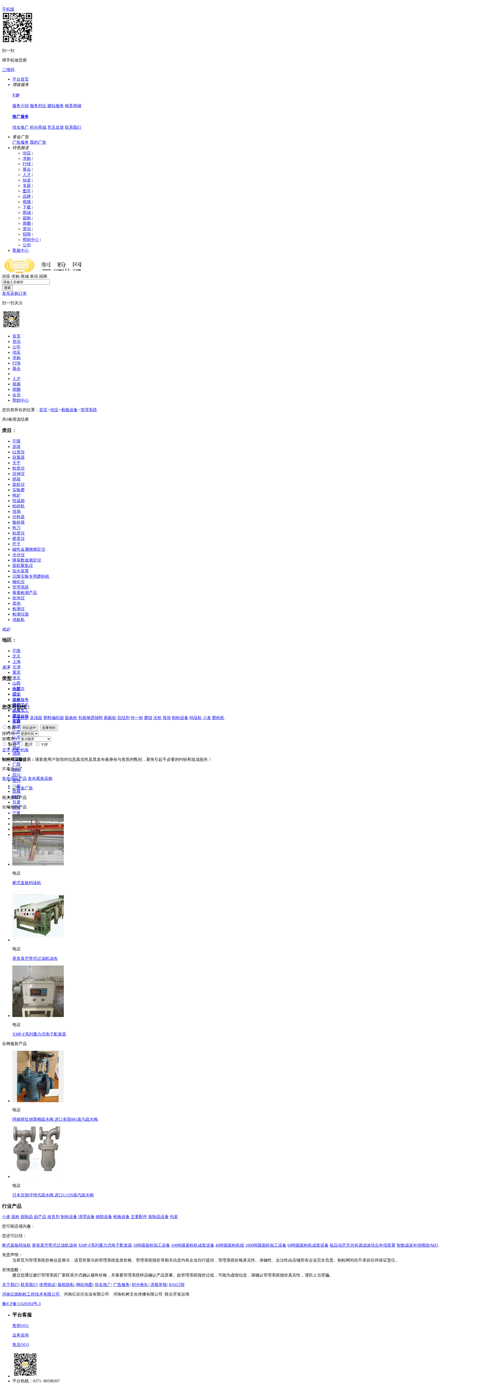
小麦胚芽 (20, 717)
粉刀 (16, 527)
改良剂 (53, 1216)
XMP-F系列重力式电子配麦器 (39, 1034)
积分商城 (38, 127)
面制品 (27, 1216)
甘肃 (16, 802)
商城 (27, 212)
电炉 (16, 495)
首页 (16, 336)
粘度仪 (18, 533)
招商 (27, 234)
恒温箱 (18, 500)
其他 (16, 603)
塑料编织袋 (53, 717)
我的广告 (38, 142)
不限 (16, 441)
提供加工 (20, 710)
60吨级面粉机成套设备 (308, 1245)
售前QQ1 (20, 1325)
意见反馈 (55, 127)
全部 (16, 689)
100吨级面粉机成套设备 (192, 1245)
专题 (27, 185)
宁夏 (16, 813)
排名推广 (20, 127)
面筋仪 (18, 484)
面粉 (15, 1216)
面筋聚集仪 (22, 565)
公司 (27, 245)
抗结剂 (123, 717)
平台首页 (20, 79)
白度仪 (18, 452)
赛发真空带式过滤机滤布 (35, 958)
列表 (25, 750)
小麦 (207, 717)
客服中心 (20, 250)
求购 (27, 158)
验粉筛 (18, 522)
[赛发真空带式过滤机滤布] (38, 940)
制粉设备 (180, 717)
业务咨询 (20, 1335)
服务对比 (38, 106)
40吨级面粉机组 (229, 1245)
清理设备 (86, 1216)
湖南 (16, 753)
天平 (16, 463)
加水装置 (20, 571)
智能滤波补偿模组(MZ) (417, 1245)
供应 (27, 153)
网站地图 (84, 1284)
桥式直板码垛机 (26, 883)
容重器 (18, 457)
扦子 (16, 544)
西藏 (16, 791)
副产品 (40, 1216)
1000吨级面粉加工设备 (265, 1245)
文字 (6, 750)
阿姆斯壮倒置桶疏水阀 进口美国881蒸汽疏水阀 (55, 1119)
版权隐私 (66, 1284)
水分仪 (18, 555)
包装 (174, 1216)
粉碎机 (18, 506)
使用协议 (47, 1284)
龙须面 (36, 717)
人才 (27, 175)
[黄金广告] (247, 788)
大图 (15, 750)
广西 (16, 764)
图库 (27, 191)
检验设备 (69, 410)
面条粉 (71, 717)
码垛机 (195, 717)
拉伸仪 (18, 473)
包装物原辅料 (90, 717)
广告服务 (20, 142)
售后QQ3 (20, 1344)
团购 (27, 218)
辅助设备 (104, 1216)
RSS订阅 (176, 1284)
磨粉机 (218, 717)
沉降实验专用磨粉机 (30, 576)
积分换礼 (140, 1284)
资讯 (27, 229)
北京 (16, 656)
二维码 (8, 69)
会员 (16, 395)
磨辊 (148, 717)
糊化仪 (18, 582)
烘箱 (16, 479)
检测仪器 (20, 614)
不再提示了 (12, 769)
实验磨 (18, 490)
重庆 (16, 672)
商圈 (27, 223)
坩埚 (16, 511)
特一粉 (137, 717)
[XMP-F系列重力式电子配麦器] (38, 1015)
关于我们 (10, 1284)
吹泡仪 (18, 598)
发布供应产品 (14, 778)
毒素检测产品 (24, 592)
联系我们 (73, 127)
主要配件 (139, 1216)
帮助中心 (31, 239)
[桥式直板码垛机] (38, 864)
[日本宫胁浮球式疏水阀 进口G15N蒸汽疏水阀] (38, 1176)
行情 (27, 164)
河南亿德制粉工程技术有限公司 (31, 1294)
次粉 (157, 717)
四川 (16, 775)
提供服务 (20, 699)
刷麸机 (110, 717)
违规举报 (158, 1284)
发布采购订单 (14, 293)
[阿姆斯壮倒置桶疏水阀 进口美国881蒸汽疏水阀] (38, 1101)
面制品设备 (158, 1216)
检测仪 (18, 609)
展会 (27, 169)
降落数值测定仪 (26, 560)
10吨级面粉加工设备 (151, 1245)
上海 (16, 661)
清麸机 (18, 619)
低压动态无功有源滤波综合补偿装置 (362, 1245)
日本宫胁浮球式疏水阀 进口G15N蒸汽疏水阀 (53, 1195)
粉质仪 (18, 468)
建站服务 (55, 106)
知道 (27, 180)
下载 (27, 207)
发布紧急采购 (40, 778)
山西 (16, 683)
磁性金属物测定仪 (28, 549)
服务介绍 (20, 106)
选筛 (16, 446)
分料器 (18, 517)
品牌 (27, 196)
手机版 (8, 9)
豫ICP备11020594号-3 (21, 1303)
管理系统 (89, 410)
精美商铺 (73, 106)
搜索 (7, 288)
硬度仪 (18, 538)
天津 (16, 667)
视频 (27, 202)
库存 (16, 721)
